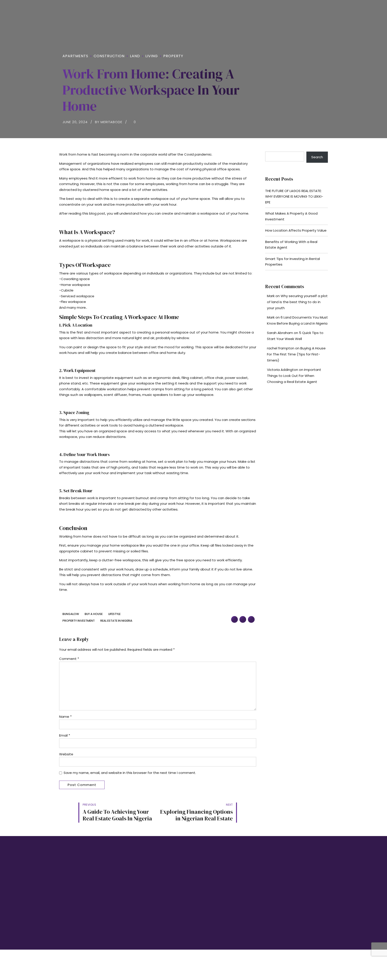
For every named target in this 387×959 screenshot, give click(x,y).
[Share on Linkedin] (251, 619)
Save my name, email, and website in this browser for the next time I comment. (130, 772)
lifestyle (114, 614)
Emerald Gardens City (213, 896)
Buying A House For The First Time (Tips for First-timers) (296, 354)
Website (66, 754)
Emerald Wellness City (213, 879)
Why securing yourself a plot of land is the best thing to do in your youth (297, 302)
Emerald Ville (206, 904)
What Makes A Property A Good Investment (291, 216)
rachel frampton (280, 348)
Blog (130, 896)
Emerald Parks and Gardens (217, 888)
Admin (132, 913)
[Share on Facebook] (234, 619)
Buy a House (94, 614)
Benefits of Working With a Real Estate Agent (291, 244)
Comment (69, 658)
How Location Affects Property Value (296, 230)
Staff (130, 921)
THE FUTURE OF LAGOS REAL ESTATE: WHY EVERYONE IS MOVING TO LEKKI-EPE (294, 196)
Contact (133, 904)
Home (131, 879)
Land (135, 56)
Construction (109, 56)
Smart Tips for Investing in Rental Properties (292, 261)
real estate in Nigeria (116, 620)
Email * (64, 735)
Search (317, 157)
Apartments (75, 56)
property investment (78, 620)
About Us (133, 888)
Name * (65, 716)
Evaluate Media (298, 927)
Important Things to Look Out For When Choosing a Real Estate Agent (294, 375)
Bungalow (70, 614)
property (173, 56)
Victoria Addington (282, 369)
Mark (271, 296)
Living (151, 56)
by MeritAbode (108, 122)
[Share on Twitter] (242, 619)
